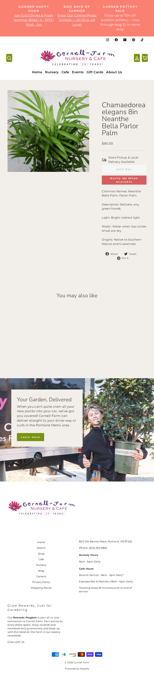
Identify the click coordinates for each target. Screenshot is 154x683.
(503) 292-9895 (98, 547)
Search (41, 547)
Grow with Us (16, 642)
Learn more (30, 436)
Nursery (52, 72)
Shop (41, 553)
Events (78, 72)
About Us (114, 72)
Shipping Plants (41, 587)
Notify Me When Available (124, 180)
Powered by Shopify (77, 668)
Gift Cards (95, 72)
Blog (41, 570)
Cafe (65, 72)
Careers (41, 576)
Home (37, 72)
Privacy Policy (41, 582)
